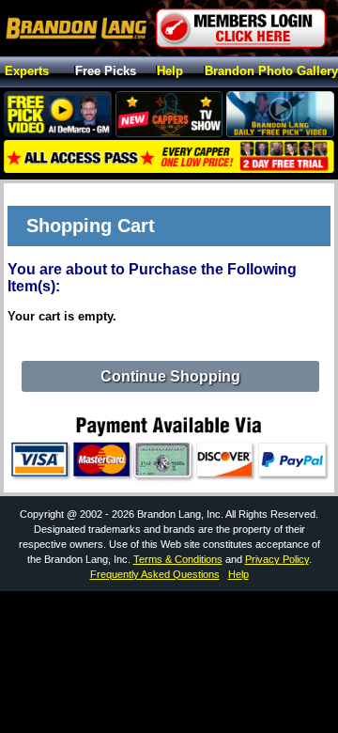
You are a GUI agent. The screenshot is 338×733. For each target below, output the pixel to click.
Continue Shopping (170, 376)
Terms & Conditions (178, 559)
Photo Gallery (271, 72)
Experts (27, 72)
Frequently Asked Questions (155, 574)
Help (170, 72)
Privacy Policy (277, 559)
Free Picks (105, 72)
